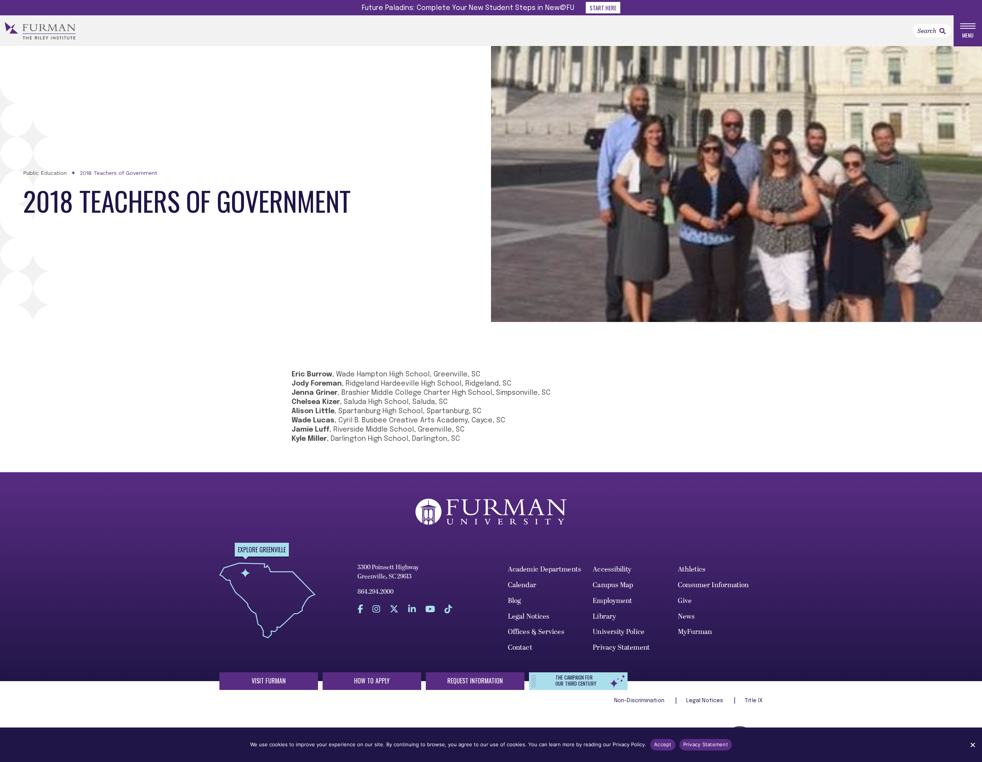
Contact (520, 647)
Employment (612, 601)
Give (685, 601)
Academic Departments (544, 569)
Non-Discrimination (640, 700)
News (686, 616)
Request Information (475, 680)
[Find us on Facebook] (360, 609)
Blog (514, 601)
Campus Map (613, 585)
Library (604, 616)
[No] (972, 745)
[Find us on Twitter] (394, 609)
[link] (942, 31)
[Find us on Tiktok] (448, 609)
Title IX (754, 700)
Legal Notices (528, 616)
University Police (618, 632)
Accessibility (612, 569)
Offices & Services (536, 632)
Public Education (45, 173)
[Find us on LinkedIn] (412, 609)
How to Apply (372, 680)
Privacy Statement (621, 647)
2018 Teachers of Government (118, 173)
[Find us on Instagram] (376, 609)
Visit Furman (269, 680)
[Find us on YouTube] (430, 609)
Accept (663, 744)
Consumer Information (713, 585)
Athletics (692, 569)
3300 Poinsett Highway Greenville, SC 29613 (388, 572)
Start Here (603, 7)
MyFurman (695, 632)
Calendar (522, 585)
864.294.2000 (376, 591)
